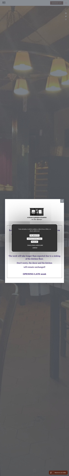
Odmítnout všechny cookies (34, 238)
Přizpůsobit (34, 241)
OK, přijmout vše (34, 235)
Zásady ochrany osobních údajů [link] (35, 245)
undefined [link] (34, 247)
